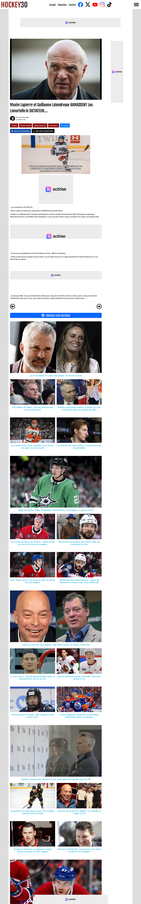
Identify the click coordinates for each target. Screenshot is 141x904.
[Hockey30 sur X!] (87, 4)
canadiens (14, 125)
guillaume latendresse (40, 125)
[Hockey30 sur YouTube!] (95, 4)
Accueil (52, 4)
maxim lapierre (54, 125)
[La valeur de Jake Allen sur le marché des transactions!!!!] (99, 307)
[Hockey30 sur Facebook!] (80, 4)
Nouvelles (62, 4)
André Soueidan (23, 117)
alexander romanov (25, 125)
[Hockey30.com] (14, 4)
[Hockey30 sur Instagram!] (102, 4)
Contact (72, 4)
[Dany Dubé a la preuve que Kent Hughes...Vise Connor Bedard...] (12, 307)
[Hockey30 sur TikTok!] (109, 4)
